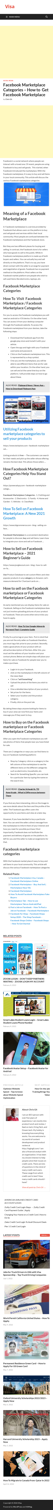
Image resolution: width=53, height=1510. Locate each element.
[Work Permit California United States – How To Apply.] (26, 1299)
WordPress (17, 1507)
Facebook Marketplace (21, 891)
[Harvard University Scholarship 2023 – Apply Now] (26, 1422)
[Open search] (46, 17)
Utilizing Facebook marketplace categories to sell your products (24, 434)
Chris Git (8, 99)
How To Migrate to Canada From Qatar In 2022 (26, 1480)
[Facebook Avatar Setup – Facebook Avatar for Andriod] (26, 1049)
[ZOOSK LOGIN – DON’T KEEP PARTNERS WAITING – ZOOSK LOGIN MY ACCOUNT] (26, 959)
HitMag (29, 1507)
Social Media (8, 81)
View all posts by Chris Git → (34, 1187)
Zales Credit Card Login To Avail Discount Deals (25, 1222)
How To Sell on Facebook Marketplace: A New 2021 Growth (24, 513)
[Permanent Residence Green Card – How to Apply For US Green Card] (26, 1345)
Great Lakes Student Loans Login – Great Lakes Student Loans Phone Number (26, 1021)
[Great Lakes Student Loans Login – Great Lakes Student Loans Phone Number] (26, 1004)
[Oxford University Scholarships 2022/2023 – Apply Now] (26, 1384)
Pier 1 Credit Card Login (15, 1226)
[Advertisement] (26, 52)
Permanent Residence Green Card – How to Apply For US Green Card (24, 1365)
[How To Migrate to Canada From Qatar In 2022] (26, 1463)
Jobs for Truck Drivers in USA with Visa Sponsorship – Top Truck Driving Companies (25, 1273)
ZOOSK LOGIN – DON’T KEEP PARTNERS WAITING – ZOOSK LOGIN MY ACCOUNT (23, 980)
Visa (10, 6)
